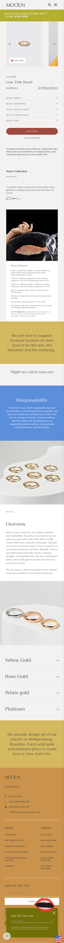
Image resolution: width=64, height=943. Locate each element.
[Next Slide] (54, 43)
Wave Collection (16, 171)
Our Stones (47, 846)
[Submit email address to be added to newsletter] (52, 921)
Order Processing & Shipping (15, 859)
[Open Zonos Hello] (57, 937)
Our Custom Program (47, 859)
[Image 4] (52, 60)
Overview (15, 524)
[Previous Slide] (9, 43)
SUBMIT (31, 901)
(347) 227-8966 (15, 796)
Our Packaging (48, 852)
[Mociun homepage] (15, 4)
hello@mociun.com (19, 802)
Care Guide (10, 835)
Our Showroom (49, 840)
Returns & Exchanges (16, 852)
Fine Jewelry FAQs (39, 154)
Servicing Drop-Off (19, 807)
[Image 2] (48, 60)
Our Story (46, 835)
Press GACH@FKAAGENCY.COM (24, 812)
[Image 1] (47, 60)
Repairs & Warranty (15, 846)
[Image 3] (50, 60)
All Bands (11, 77)
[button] (50, 5)
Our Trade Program (46, 867)
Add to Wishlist (32, 138)
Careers (9, 866)
